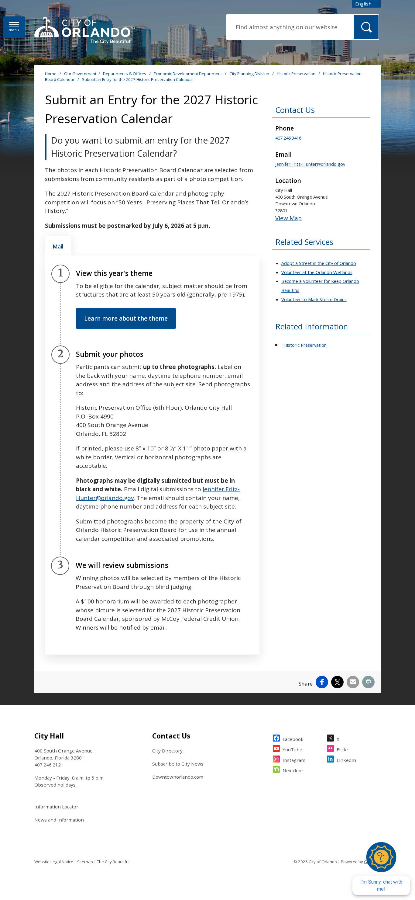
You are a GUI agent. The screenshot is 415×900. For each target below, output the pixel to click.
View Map (288, 218)
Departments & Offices (125, 73)
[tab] (58, 245)
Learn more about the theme (126, 318)
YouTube (292, 749)
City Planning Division (249, 73)
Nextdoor (293, 770)
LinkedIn (346, 760)
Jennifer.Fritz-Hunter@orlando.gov (310, 164)
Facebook (293, 739)
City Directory (167, 751)
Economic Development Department (188, 73)
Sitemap (85, 861)
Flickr (342, 749)
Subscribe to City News (178, 764)
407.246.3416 (288, 138)
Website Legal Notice (53, 861)
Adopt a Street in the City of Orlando (318, 263)
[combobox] (366, 4)
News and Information (59, 820)
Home (51, 73)
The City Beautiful (113, 861)
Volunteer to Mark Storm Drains (314, 299)
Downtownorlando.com (177, 777)
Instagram (294, 760)
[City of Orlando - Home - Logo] (84, 31)
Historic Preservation (296, 73)
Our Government (80, 73)
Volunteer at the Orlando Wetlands (316, 272)
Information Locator (56, 807)
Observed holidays (55, 785)
